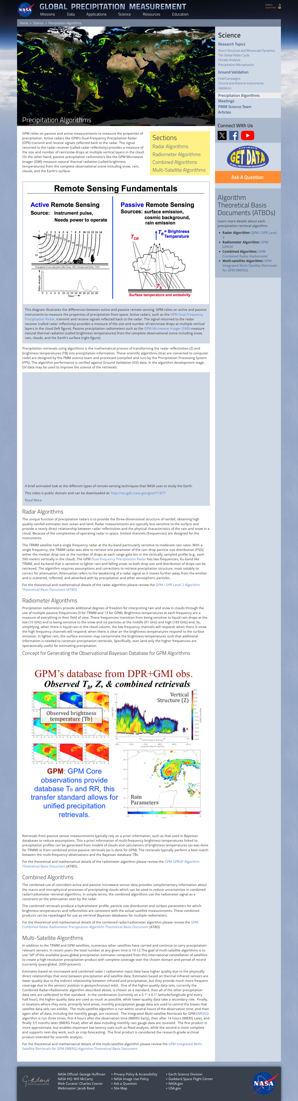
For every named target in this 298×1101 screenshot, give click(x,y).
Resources (151, 14)
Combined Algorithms (174, 162)
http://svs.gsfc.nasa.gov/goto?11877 (138, 493)
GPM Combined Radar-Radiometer (245, 253)
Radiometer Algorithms (176, 154)
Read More (33, 500)
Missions (47, 14)
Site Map (120, 1088)
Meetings (226, 101)
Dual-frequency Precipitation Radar (118, 559)
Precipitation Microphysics (236, 64)
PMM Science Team (234, 107)
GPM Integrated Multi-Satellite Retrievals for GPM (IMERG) (249, 265)
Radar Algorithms (170, 146)
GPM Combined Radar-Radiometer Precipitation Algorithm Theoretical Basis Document (110, 924)
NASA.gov (175, 1083)
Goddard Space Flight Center (190, 1079)
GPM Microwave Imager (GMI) (167, 328)
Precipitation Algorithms (239, 95)
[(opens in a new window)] (223, 135)
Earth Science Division (185, 1074)
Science (124, 14)
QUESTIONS (270, 7)
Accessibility (148, 1074)
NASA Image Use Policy (131, 1079)
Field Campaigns (229, 78)
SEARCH (268, 4)
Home (24, 22)
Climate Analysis (229, 59)
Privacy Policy (124, 1074)
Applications (96, 14)
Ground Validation (233, 72)
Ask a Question (125, 1083)
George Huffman (92, 1074)
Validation (224, 88)
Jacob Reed (86, 1088)
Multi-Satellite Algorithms (179, 170)
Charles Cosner (91, 1083)
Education (180, 14)
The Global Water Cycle (233, 55)
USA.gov (174, 1088)
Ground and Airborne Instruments (241, 83)
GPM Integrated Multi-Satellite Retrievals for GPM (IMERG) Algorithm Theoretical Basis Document (112, 1046)
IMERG (202, 1013)
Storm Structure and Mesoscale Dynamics (246, 50)
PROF (229, 247)
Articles (224, 112)
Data (71, 14)
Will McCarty (83, 1079)
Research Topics (231, 44)
